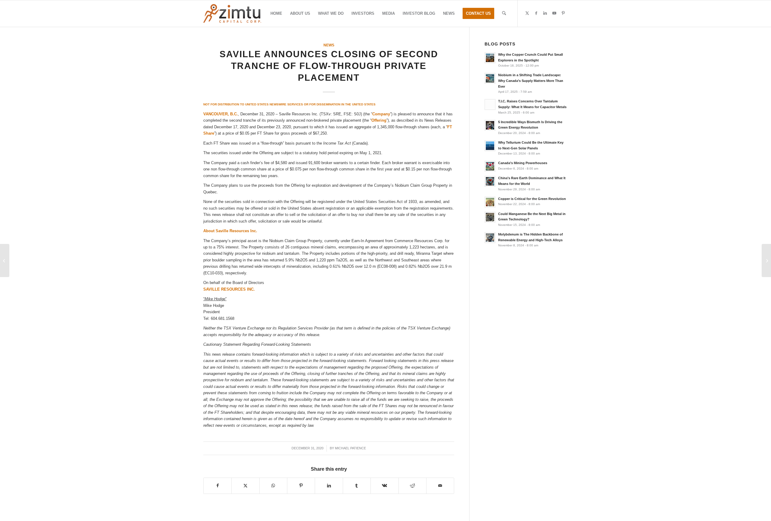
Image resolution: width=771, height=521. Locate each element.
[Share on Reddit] (412, 485)
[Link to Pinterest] (563, 13)
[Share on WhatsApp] (273, 485)
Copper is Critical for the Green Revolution (532, 199)
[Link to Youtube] (554, 13)
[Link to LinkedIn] (545, 13)
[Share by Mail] (440, 485)
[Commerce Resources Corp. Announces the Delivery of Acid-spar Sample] (4, 260)
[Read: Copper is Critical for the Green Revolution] (490, 202)
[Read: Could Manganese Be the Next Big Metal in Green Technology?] (490, 217)
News (328, 45)
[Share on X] (245, 485)
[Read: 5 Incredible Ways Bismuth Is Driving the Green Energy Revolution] (490, 125)
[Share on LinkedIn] (328, 485)
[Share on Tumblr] (356, 485)
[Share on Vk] (384, 485)
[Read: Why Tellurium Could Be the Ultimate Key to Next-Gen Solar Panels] (490, 145)
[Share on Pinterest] (301, 485)
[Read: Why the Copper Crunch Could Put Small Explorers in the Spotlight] (490, 57)
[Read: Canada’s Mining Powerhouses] (490, 166)
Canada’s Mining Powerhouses (522, 163)
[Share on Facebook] (217, 485)
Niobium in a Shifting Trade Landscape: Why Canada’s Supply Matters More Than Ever (530, 80)
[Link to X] (527, 13)
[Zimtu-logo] (232, 13)
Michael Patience (350, 448)
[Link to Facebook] (536, 13)
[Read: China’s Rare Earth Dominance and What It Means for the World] (490, 181)
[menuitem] (276, 13)
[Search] (504, 13)
